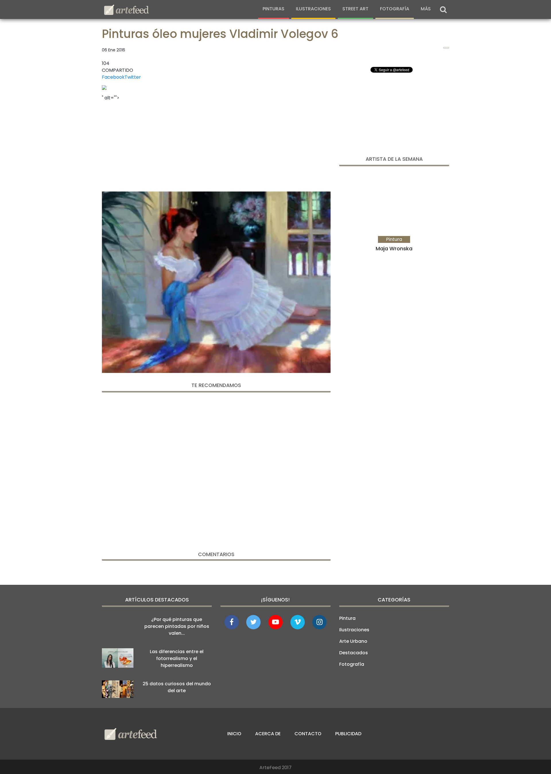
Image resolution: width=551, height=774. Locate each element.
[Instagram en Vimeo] (319, 622)
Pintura (347, 618)
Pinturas (273, 8)
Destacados (353, 652)
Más (426, 8)
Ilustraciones (313, 8)
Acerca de (268, 733)
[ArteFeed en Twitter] (253, 622)
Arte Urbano (353, 641)
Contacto (307, 733)
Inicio (234, 733)
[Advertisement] (216, 144)
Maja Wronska (394, 248)
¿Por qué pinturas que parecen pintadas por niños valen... (176, 626)
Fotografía (394, 8)
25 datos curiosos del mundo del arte (177, 687)
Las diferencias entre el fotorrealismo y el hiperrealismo (176, 658)
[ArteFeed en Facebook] (231, 622)
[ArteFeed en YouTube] (275, 622)
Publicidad (348, 733)
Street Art (355, 8)
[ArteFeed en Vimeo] (297, 622)
